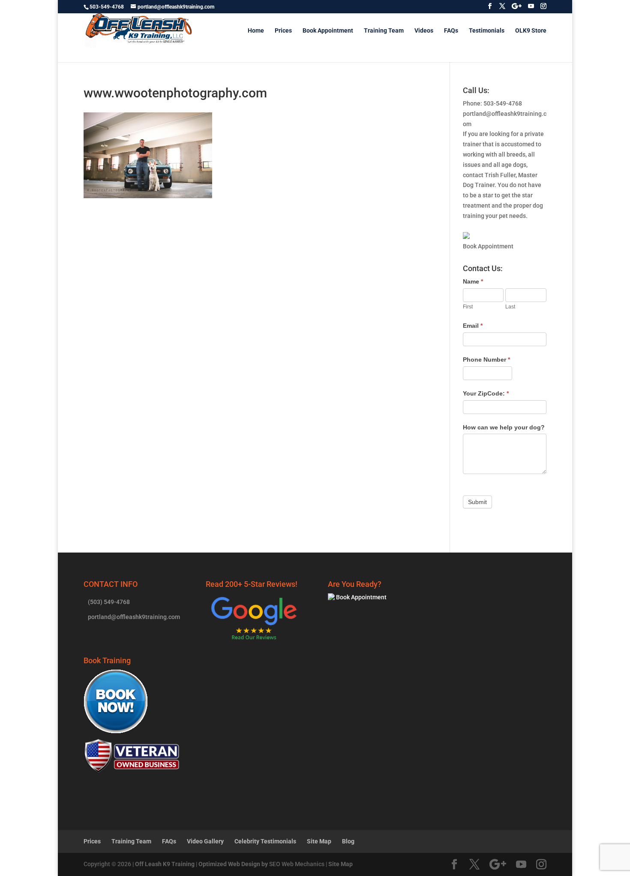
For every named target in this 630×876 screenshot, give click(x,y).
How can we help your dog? (504, 427)
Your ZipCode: (486, 393)
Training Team (384, 30)
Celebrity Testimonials (265, 841)
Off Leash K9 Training (165, 864)
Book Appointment (328, 30)
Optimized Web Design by (233, 864)
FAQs (451, 30)
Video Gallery (205, 841)
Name (473, 281)
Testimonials (486, 30)
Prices (283, 30)
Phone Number (486, 359)
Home (256, 30)
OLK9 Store (530, 30)
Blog (348, 841)
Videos (423, 30)
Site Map (319, 841)
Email (473, 325)
